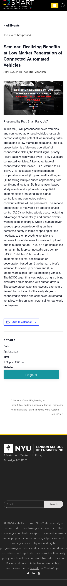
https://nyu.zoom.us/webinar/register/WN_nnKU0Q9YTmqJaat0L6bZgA (31, 374)
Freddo (34, 568)
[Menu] (54, 5)
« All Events (12, 25)
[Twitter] (28, 573)
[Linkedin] (33, 573)
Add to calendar (22, 322)
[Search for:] (24, 506)
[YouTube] (39, 573)
